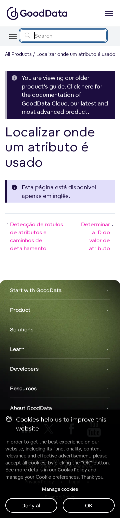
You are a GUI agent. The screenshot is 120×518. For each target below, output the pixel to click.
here (87, 86)
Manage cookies (60, 489)
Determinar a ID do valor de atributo (95, 236)
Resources (23, 388)
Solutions (21, 329)
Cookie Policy (72, 470)
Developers (24, 368)
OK (89, 505)
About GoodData (31, 408)
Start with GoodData (36, 290)
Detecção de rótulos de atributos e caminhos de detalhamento (36, 236)
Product (20, 309)
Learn (17, 349)
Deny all (31, 505)
